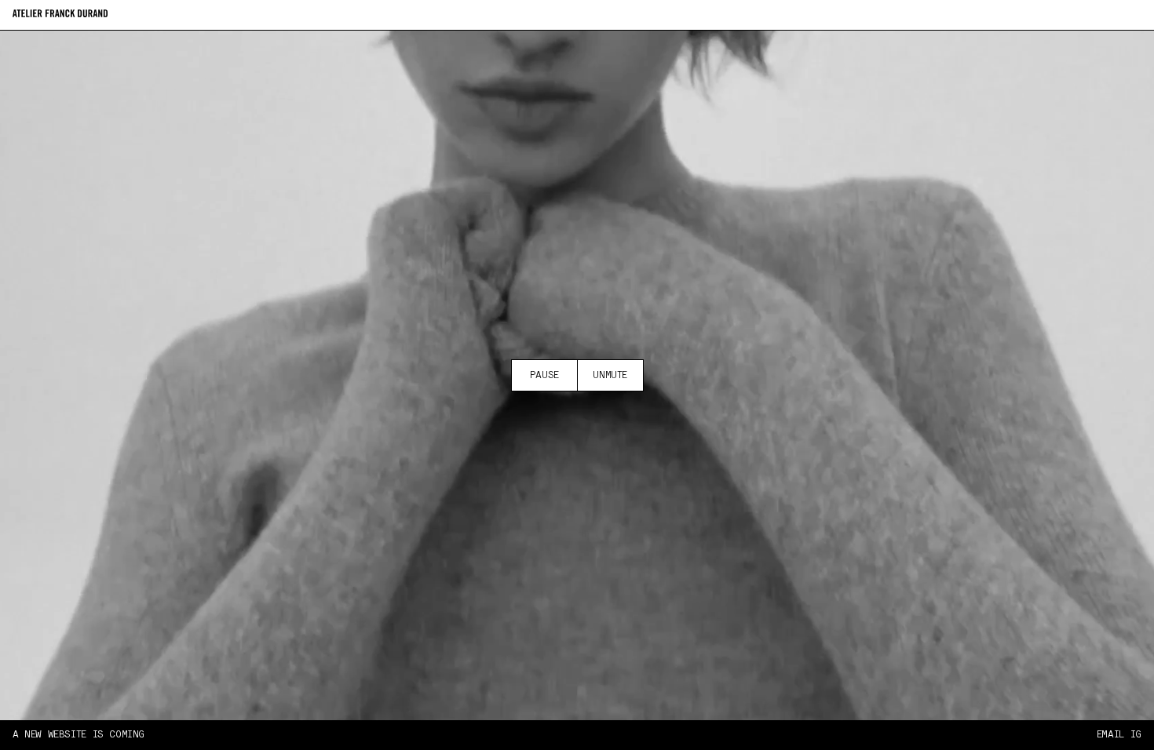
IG (1135, 735)
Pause (544, 375)
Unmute (610, 375)
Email (1110, 735)
